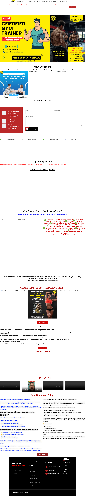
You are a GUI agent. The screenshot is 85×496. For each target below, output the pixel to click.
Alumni (10, 9)
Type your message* (29, 116)
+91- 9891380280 (35, 1)
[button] (42, 322)
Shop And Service (25, 4)
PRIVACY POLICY (33, 468)
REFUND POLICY (33, 478)
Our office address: (13, 111)
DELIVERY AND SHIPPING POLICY (35, 484)
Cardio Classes (66, 462)
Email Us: (12, 1)
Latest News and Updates (42, 169)
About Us (16, 4)
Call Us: (30, 1)
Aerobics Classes (65, 470)
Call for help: (12, 120)
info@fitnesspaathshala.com (20, 1)
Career (49, 4)
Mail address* (57, 110)
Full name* (27, 110)
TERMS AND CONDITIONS (32, 473)
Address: (44, 1)
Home (10, 4)
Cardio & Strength (65, 466)
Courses (42, 4)
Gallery (55, 4)
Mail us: (10, 124)
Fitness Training (66, 473)
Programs (35, 4)
